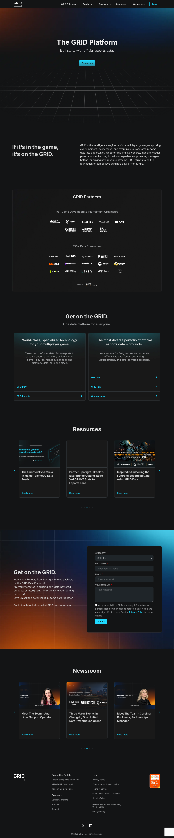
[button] (15, 470)
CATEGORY (100, 553)
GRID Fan (96, 386)
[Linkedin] (90, 825)
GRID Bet (95, 377)
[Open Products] (94, 4)
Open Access (98, 396)
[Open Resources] (128, 4)
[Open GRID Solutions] (78, 4)
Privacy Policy (136, 612)
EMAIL (98, 574)
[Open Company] (110, 4)
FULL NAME (101, 563)
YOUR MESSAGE (103, 585)
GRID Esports (23, 396)
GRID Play (21, 386)
